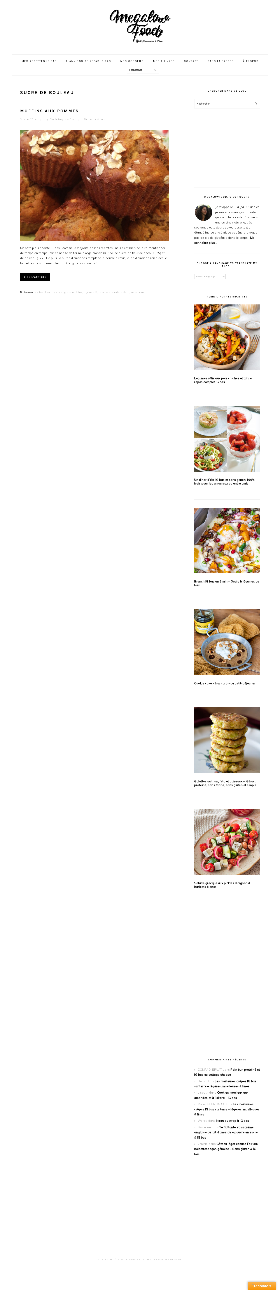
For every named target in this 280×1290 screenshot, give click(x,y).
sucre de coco (138, 292)
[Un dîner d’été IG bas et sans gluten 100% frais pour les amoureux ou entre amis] (227, 439)
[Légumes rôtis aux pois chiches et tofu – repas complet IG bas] (227, 338)
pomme (103, 292)
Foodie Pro (134, 1259)
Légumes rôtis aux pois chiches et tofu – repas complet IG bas (223, 380)
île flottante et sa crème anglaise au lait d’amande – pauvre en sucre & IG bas (226, 1132)
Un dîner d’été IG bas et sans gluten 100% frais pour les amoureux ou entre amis (224, 481)
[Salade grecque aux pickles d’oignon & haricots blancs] (227, 842)
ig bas (67, 292)
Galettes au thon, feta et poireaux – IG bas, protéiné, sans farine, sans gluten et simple (225, 783)
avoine (39, 292)
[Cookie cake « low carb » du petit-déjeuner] (227, 643)
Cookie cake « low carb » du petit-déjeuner (225, 683)
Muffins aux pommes (49, 111)
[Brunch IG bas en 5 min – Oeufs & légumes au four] (227, 541)
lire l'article (35, 277)
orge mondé (90, 292)
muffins (77, 292)
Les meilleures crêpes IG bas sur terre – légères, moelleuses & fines (227, 1109)
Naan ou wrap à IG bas (232, 1120)
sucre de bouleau (119, 292)
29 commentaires (94, 119)
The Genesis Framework (164, 1259)
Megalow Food (140, 26)
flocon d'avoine (53, 292)
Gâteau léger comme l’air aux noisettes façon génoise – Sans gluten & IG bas (226, 1149)
